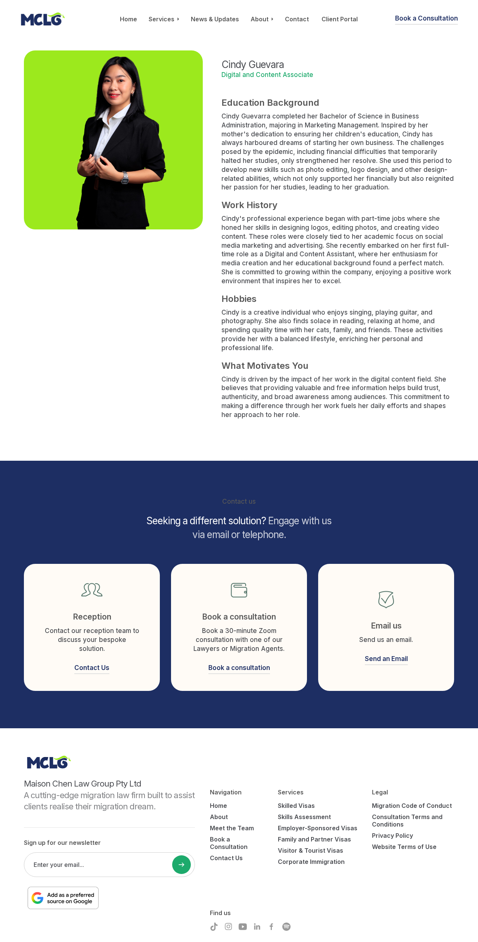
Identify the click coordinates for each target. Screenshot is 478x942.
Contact (297, 19)
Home (128, 19)
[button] (163, 19)
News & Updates (215, 19)
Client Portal (340, 19)
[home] (42, 19)
